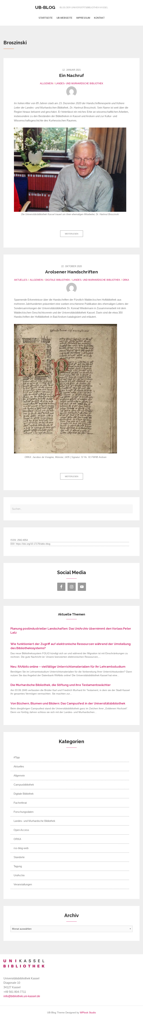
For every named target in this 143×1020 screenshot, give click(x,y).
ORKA (126, 280)
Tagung (18, 866)
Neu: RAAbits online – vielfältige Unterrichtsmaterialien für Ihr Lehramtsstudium (67, 666)
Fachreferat (20, 802)
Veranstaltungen (23, 884)
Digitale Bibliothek (57, 280)
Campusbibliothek (24, 784)
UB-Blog (45, 7)
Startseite (46, 18)
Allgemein (46, 83)
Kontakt (99, 18)
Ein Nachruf (71, 75)
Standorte (19, 857)
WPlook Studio (88, 1012)
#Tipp (17, 757)
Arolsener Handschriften (71, 271)
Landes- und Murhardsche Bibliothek (79, 83)
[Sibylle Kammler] (71, 91)
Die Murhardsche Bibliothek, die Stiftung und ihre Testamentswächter (60, 685)
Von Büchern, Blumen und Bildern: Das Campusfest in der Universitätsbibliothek (67, 703)
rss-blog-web (21, 848)
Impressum (83, 18)
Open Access (21, 829)
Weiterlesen (71, 234)
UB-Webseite (64, 18)
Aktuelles (20, 280)
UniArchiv (19, 875)
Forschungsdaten (23, 811)
